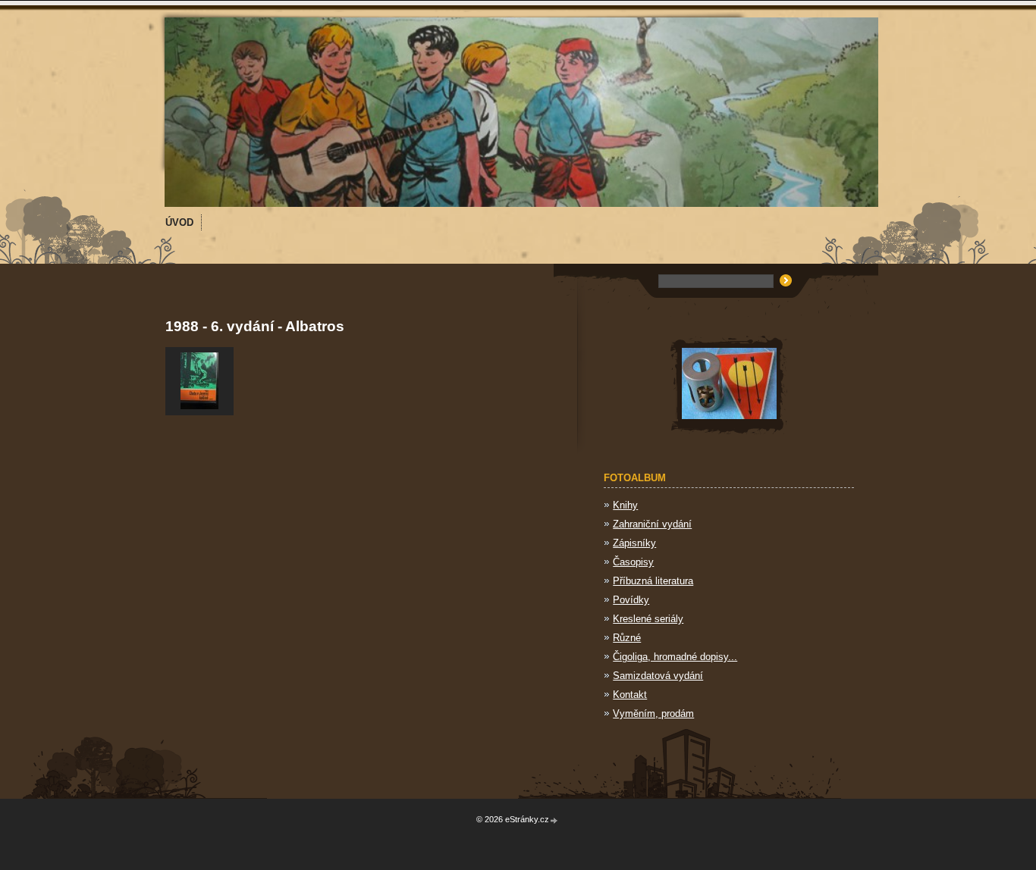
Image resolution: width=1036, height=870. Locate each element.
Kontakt (630, 694)
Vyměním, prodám (653, 713)
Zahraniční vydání (652, 524)
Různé (627, 637)
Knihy (625, 505)
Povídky (631, 600)
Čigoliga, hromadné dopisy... (675, 656)
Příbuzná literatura (653, 581)
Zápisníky (634, 543)
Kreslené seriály (648, 618)
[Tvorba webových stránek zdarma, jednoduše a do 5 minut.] (554, 820)
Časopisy (633, 562)
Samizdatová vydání (658, 675)
